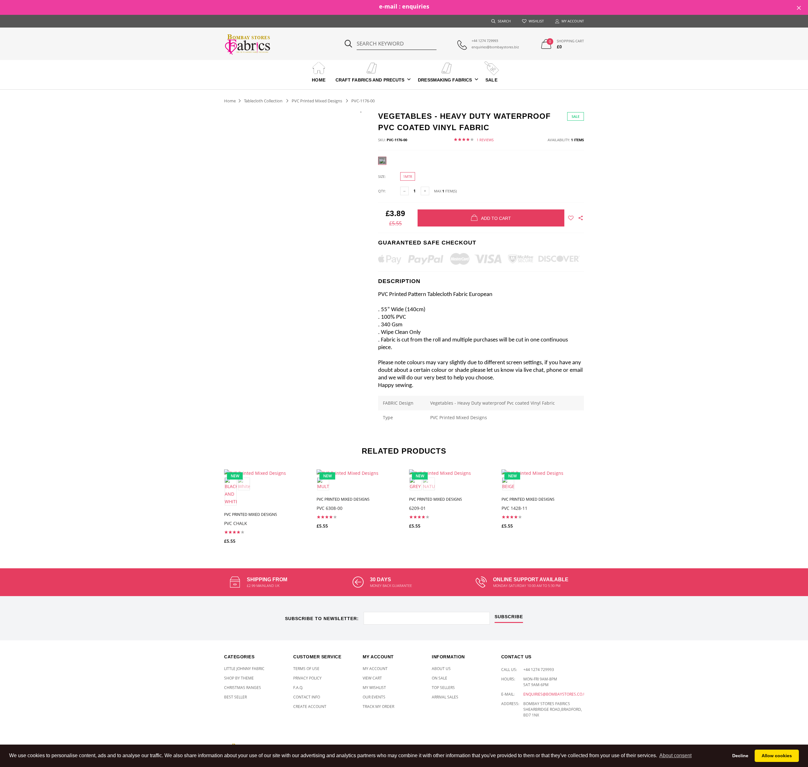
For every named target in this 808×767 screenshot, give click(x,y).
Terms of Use (306, 668)
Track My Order (378, 706)
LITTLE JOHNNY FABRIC (244, 668)
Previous (210, 504)
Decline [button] (740, 755)
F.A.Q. (298, 687)
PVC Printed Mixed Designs (317, 101)
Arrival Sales (445, 697)
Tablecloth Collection (263, 101)
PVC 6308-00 (329, 508)
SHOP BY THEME (239, 678)
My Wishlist (374, 687)
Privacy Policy (307, 678)
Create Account (309, 706)
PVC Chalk (235, 523)
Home (318, 79)
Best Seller (235, 697)
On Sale (439, 678)
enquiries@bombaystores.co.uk (555, 694)
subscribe (509, 616)
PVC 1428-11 (514, 508)
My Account (375, 668)
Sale (491, 79)
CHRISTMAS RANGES (242, 687)
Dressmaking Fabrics (445, 79)
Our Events (374, 697)
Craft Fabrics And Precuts (370, 79)
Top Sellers (443, 687)
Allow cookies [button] (777, 755)
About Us (441, 668)
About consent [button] (675, 755)
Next (597, 504)
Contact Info (306, 697)
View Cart (372, 678)
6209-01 (417, 508)
